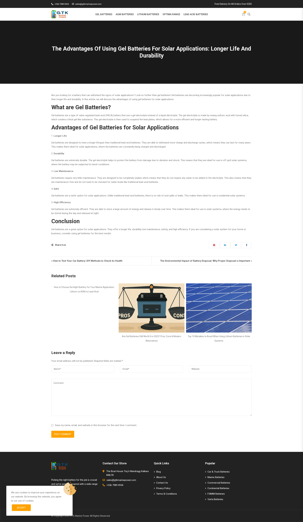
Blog (158, 471)
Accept (21, 507)
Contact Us (162, 482)
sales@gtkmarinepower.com (88, 4)
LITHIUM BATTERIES (148, 14)
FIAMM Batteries (216, 493)
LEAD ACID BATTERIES (196, 14)
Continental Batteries (218, 488)
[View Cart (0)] (243, 14)
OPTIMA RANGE (171, 14)
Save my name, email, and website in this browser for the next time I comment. (96, 425)
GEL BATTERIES (103, 14)
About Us (161, 477)
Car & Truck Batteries (219, 471)
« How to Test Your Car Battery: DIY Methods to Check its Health (86, 260)
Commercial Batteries (219, 482)
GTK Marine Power (79, 515)
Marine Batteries (216, 477)
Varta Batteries (215, 499)
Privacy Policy (163, 488)
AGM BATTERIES (125, 14)
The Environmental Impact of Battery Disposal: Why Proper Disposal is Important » (206, 260)
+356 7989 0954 (62, 4)
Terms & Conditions (166, 493)
